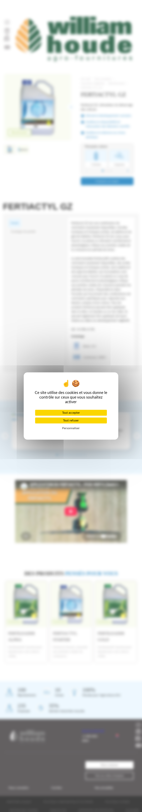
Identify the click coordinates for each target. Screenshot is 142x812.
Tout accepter (71, 412)
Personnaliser (71, 428)
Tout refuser (71, 420)
